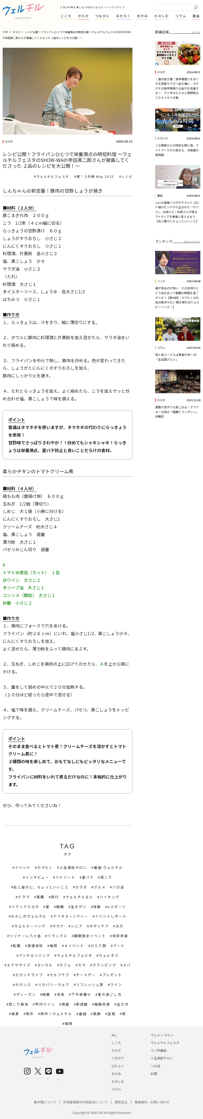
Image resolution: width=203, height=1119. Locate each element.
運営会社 (121, 1102)
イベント (23, 867)
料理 (154, 1073)
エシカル (45, 964)
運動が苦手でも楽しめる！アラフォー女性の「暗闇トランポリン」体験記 (177, 411)
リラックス (57, 935)
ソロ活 (118, 887)
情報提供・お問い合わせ (152, 1102)
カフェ (65, 964)
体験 (97, 906)
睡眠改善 (102, 1004)
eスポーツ (117, 906)
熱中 (30, 1013)
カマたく (45, 867)
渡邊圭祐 (35, 945)
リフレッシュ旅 (90, 984)
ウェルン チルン (162, 1035)
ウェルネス (109, 955)
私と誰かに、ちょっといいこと (41, 887)
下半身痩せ (81, 994)
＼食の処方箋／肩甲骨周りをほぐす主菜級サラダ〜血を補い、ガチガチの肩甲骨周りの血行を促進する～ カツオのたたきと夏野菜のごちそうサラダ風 (177, 88)
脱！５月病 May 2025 (95, 176)
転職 (17, 945)
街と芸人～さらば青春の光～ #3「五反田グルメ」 (176, 356)
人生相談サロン (73, 867)
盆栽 (112, 1013)
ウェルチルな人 (79, 896)
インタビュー (37, 877)
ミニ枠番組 (159, 1050)
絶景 (15, 1013)
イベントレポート (111, 916)
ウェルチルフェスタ (52, 176)
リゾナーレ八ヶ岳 (25, 935)
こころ (161, 281)
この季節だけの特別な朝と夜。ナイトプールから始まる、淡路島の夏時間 (177, 150)
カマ (82, 964)
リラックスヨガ (25, 906)
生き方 (123, 1004)
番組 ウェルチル (108, 867)
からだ (9, 141)
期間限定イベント (90, 935)
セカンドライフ (29, 974)
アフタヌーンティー (70, 916)
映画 (46, 994)
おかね (116, 1073)
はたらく (118, 1066)
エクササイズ (19, 964)
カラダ (81, 887)
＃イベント (74, 945)
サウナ (58, 925)
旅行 (55, 896)
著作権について (45, 1102)
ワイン (116, 984)
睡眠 (60, 906)
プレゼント (112, 974)
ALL (114, 1035)
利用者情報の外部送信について (85, 1102)
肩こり (106, 877)
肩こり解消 (19, 1004)
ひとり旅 (99, 945)
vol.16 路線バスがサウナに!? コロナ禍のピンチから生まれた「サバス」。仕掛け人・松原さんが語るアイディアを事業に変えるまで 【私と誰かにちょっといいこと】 (177, 211)
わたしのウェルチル (29, 916)
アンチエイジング (34, 955)
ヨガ (119, 925)
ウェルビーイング (30, 925)
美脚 (97, 1013)
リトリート (65, 877)
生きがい (79, 906)
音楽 (61, 994)
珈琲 (69, 1023)
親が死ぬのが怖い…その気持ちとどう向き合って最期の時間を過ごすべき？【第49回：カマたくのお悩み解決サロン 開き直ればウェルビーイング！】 (177, 297)
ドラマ (24, 896)
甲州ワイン (45, 1004)
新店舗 (82, 1004)
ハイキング (109, 896)
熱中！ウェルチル (56, 1013)
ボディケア (99, 925)
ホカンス (23, 984)
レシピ (127, 176)
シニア (77, 925)
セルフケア (60, 974)
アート (119, 945)
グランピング (104, 964)
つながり (118, 1058)
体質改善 (120, 935)
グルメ (100, 887)
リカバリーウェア (54, 984)
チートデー (86, 974)
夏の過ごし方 (110, 994)
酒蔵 (66, 1004)
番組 (83, 1013)
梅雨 (54, 945)
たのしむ (162, 138)
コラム (161, 347)
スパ (127, 964)
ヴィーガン (26, 994)
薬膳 (40, 896)
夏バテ (88, 877)
